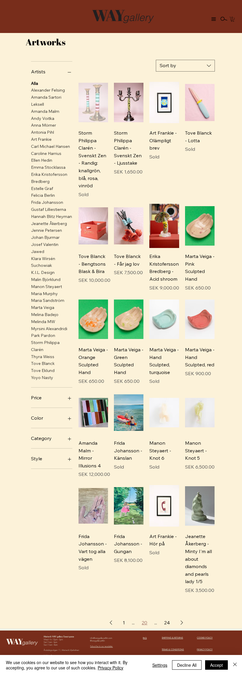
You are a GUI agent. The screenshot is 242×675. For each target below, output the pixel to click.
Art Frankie (41, 139)
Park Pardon (43, 335)
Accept (216, 665)
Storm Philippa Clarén (45, 346)
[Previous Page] (111, 622)
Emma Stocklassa (48, 167)
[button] (233, 19)
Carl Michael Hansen (50, 146)
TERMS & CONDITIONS (173, 649)
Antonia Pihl (42, 132)
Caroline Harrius (46, 153)
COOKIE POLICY (204, 637)
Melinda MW (43, 321)
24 (167, 623)
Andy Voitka (42, 118)
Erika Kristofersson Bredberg (49, 178)
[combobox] (185, 66)
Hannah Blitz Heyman (51, 216)
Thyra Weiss (42, 356)
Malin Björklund (45, 279)
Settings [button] (159, 665)
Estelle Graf (42, 188)
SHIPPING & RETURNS (172, 637)
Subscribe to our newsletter (101, 646)
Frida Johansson (47, 202)
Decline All (187, 665)
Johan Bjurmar (45, 237)
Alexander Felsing (48, 90)
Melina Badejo (44, 314)
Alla (34, 83)
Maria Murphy (44, 293)
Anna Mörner (43, 125)
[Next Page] (181, 622)
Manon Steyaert (46, 286)
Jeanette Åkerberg (49, 223)
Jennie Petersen (46, 230)
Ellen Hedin (41, 160)
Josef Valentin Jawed (44, 248)
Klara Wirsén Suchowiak (43, 262)
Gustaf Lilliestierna (48, 209)
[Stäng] (234, 665)
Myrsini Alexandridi (49, 328)
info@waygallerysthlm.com (101, 638)
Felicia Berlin (43, 195)
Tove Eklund (43, 370)
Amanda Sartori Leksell (46, 101)
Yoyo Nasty (42, 377)
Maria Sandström (47, 300)
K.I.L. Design (43, 272)
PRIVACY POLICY (204, 649)
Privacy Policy (110, 668)
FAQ (145, 638)
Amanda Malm (45, 111)
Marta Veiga (42, 307)
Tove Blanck (43, 363)
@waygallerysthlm (97, 640)
